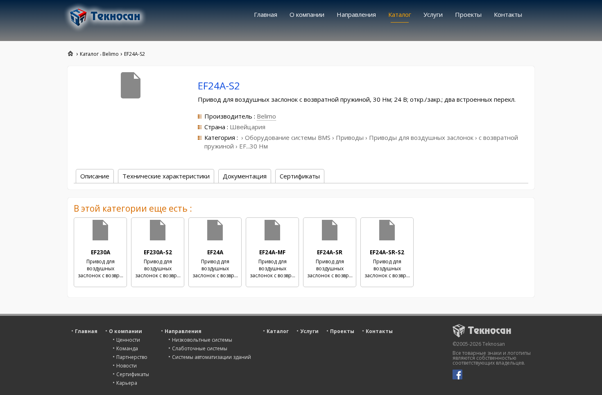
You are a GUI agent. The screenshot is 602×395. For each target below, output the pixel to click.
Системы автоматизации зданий (211, 357)
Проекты (468, 14)
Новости (126, 365)
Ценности (128, 339)
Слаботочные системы (199, 348)
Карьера (126, 382)
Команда (127, 348)
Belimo (266, 116)
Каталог (399, 14)
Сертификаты (132, 374)
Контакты (508, 14)
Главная (265, 14)
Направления (356, 14)
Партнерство (131, 357)
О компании (307, 14)
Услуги (433, 14)
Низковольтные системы (202, 339)
